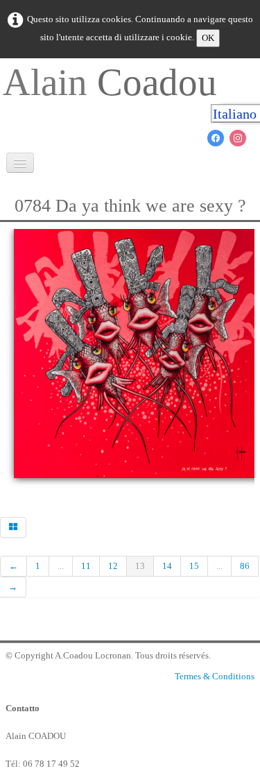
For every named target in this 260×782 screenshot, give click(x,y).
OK (208, 38)
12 (113, 566)
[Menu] (20, 163)
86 (245, 566)
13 (140, 566)
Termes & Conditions (214, 676)
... (61, 566)
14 (167, 566)
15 (194, 566)
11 (86, 566)
